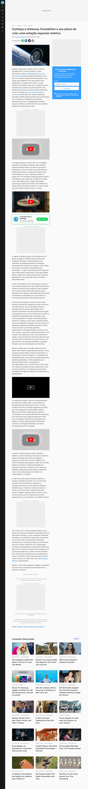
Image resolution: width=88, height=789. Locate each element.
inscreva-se (44, 66)
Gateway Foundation (36, 627)
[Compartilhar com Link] (32, 40)
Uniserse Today (22, 627)
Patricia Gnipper (20, 37)
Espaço (30, 25)
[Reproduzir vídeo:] (30, 149)
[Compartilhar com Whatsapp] (22, 40)
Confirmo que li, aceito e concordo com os (67, 95)
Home (13, 25)
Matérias (19, 25)
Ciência (25, 25)
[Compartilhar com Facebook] (26, 40)
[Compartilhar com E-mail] (29, 40)
